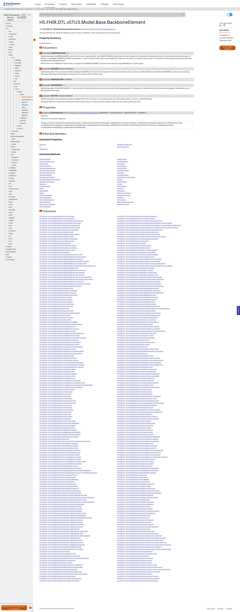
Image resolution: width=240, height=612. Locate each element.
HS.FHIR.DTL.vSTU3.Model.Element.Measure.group (133, 248)
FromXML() (120, 173)
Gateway (12, 181)
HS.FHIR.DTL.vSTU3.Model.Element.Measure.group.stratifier (136, 252)
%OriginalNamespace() (46, 200)
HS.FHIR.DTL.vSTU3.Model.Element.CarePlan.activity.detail (58, 290)
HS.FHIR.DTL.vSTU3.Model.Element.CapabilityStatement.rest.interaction (62, 270)
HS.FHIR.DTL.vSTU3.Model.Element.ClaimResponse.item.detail (59, 335)
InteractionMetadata (17, 136)
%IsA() (41, 188)
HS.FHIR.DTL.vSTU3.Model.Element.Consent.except (55, 398)
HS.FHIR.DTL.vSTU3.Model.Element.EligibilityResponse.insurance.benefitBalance (65, 470)
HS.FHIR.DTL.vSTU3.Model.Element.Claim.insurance (56, 306)
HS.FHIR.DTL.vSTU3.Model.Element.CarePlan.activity (56, 288)
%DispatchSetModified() (47, 177)
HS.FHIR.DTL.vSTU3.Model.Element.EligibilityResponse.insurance (60, 468)
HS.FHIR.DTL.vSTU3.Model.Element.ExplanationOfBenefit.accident (60, 509)
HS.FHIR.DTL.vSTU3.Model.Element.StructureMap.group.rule (136, 448)
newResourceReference (124, 144)
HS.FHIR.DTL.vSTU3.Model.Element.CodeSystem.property (57, 358)
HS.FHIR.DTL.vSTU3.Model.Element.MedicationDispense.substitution (139, 284)
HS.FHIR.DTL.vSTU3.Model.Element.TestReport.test (133, 500)
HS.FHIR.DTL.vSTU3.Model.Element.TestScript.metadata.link (136, 513)
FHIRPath (12, 173)
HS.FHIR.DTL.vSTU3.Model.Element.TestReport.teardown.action (137, 497)
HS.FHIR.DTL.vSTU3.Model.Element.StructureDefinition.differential (138, 437)
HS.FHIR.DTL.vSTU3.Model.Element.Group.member (55, 563)
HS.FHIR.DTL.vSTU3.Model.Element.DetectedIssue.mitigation (59, 437)
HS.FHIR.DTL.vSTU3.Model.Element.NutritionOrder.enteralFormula (138, 306)
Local (11, 204)
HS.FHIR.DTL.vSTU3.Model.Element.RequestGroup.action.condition (138, 410)
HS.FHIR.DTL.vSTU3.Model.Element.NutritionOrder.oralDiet (136, 311)
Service (13, 147)
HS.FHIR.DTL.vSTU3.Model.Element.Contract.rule (55, 414)
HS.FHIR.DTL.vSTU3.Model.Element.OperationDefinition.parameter (138, 329)
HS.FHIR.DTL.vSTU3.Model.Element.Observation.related (135, 324)
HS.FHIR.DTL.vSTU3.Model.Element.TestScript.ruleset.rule (135, 524)
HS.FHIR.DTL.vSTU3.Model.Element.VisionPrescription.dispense (137, 581)
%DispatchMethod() (45, 175)
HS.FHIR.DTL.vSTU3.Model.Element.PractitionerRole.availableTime (138, 374)
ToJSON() (120, 179)
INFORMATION (11, 252)
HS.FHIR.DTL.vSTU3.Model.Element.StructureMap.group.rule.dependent (140, 450)
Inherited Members (227, 38)
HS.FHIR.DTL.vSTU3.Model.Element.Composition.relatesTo (58, 374)
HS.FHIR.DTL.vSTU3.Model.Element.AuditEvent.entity (56, 236)
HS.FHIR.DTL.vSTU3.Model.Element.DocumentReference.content (60, 457)
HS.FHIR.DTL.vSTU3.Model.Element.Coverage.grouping (57, 428)
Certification (104, 4)
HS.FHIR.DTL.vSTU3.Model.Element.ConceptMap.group (57, 378)
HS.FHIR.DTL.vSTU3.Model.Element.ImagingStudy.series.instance (60, 578)
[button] (227, 48)
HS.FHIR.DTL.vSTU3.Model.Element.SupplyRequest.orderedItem (137, 470)
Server (14, 144)
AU (10, 31)
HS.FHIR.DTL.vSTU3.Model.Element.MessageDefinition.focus (136, 295)
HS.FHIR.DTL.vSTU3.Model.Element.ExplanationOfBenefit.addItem (60, 511)
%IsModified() (43, 191)
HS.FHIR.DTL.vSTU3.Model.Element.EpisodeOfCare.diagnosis (59, 488)
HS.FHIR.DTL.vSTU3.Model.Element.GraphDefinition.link (57, 554)
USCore (17, 76)
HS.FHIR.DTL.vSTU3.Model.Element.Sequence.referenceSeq (136, 423)
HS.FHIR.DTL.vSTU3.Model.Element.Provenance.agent (134, 389)
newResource (43, 149)
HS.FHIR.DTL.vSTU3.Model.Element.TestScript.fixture (134, 506)
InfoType (12, 197)
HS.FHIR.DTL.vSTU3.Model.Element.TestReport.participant (135, 484)
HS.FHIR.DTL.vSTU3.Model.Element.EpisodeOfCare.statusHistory (60, 491)
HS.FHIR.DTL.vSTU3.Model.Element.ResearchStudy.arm (135, 414)
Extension (25, 105)
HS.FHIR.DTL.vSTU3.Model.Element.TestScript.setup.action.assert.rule (139, 536)
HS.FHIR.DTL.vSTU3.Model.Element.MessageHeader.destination (137, 297)
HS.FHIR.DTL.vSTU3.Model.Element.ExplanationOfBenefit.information (61, 524)
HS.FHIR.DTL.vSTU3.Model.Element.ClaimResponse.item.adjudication (61, 333)
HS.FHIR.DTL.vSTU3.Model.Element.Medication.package (135, 270)
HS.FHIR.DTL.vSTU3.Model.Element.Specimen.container (135, 432)
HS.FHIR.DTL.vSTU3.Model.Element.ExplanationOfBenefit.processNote (62, 545)
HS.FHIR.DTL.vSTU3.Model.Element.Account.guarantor (57, 218)
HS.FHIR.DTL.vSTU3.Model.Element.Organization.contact (135, 335)
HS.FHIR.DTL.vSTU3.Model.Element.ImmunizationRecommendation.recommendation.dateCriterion (149, 225)
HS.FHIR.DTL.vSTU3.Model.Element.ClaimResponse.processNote (60, 342)
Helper (13, 134)
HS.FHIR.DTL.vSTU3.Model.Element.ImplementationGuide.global (138, 232)
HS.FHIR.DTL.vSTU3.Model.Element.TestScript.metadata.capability (138, 511)
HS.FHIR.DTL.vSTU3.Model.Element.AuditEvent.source (56, 241)
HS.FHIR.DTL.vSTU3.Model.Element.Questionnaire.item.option (137, 398)
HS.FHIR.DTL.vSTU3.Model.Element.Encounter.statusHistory (58, 486)
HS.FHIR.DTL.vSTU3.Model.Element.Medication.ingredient (135, 268)
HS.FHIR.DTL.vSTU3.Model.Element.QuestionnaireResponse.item (138, 401)
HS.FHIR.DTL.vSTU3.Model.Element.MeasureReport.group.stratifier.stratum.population (145, 266)
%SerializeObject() (45, 206)
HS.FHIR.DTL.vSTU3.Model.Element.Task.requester (133, 479)
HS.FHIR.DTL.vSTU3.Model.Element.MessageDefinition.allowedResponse (140, 293)
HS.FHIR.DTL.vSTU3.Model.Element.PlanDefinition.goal (135, 367)
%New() (41, 193)
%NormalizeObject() (45, 195)
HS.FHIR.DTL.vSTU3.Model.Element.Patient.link (132, 347)
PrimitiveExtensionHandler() (126, 177)
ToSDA (17, 73)
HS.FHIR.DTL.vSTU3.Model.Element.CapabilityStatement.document (60, 254)
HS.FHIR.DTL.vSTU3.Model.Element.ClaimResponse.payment (58, 340)
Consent (12, 44)
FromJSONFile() (122, 168)
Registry (12, 218)
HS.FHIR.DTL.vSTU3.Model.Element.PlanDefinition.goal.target (137, 369)
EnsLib (8, 23)
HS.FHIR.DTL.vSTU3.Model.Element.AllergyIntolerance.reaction (59, 227)
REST (13, 139)
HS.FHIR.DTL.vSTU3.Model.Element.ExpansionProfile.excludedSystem (61, 504)
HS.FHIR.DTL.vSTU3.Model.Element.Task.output (132, 477)
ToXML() (119, 184)
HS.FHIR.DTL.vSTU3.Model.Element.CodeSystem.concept (57, 349)
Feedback (238, 310)
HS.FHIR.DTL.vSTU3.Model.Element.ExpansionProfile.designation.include (62, 500)
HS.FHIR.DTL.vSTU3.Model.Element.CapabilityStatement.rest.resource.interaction (65, 277)
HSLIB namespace (40, 9)
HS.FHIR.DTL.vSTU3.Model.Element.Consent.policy (55, 405)
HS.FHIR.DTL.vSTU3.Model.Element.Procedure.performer (135, 380)
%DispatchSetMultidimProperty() (50, 179)
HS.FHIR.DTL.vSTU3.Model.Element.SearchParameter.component (138, 419)
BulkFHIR (12, 39)
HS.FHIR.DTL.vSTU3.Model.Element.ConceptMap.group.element (60, 380)
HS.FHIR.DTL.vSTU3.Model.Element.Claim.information (56, 304)
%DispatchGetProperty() (47, 173)
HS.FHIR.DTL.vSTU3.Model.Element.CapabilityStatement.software (60, 286)
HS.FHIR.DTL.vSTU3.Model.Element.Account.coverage (56, 216)
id (40, 147)
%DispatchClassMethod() (47, 168)
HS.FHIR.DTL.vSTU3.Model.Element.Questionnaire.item (135, 394)
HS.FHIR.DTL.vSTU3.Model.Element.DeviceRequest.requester (59, 446)
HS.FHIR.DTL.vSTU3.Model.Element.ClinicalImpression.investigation (61, 347)
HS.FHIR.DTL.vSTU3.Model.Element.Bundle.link (54, 252)
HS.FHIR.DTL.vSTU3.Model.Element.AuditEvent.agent (56, 232)
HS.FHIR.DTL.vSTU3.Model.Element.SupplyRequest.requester (136, 473)
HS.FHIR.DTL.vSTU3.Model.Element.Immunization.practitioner (137, 216)
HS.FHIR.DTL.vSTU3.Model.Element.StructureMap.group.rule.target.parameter (142, 457)
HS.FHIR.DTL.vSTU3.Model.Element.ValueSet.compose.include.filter (138, 572)
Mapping (18, 65)
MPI (10, 207)
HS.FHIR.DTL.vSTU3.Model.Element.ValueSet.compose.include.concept (139, 567)
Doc (10, 52)
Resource (25, 115)
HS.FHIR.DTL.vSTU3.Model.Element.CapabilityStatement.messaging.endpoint (64, 261)
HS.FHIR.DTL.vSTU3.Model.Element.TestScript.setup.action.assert (138, 533)
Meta (23, 107)
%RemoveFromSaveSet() (47, 204)
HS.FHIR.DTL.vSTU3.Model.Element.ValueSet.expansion (135, 574)
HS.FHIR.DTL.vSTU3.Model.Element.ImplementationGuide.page (137, 239)
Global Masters (91, 4)
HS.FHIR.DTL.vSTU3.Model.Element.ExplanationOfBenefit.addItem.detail (62, 513)
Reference (25, 113)
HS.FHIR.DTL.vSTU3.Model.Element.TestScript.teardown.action (137, 554)
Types (11, 233)
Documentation (50, 4)
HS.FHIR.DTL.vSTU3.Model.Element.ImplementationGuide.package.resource (141, 236)
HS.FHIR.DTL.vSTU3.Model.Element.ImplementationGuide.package (138, 234)
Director (10, 50)
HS (47, 9)
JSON (11, 202)
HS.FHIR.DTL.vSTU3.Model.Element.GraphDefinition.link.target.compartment (64, 558)
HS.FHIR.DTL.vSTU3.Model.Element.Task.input (132, 475)
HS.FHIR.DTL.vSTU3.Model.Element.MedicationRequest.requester (138, 288)
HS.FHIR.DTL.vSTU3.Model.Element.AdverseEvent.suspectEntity (59, 225)
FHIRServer (12, 176)
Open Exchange (76, 4)
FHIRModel (12, 170)
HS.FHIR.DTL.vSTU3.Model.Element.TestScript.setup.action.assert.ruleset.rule (141, 542)
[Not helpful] (224, 25)
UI (10, 236)
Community (63, 4)
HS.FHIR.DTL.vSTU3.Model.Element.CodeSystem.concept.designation (61, 351)
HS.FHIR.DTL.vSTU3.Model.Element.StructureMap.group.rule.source (139, 452)
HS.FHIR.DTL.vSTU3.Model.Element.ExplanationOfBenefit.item (59, 529)
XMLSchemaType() (123, 204)
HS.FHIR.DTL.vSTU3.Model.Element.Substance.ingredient (135, 464)
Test (10, 228)
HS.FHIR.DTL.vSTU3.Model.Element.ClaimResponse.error (57, 326)
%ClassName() (44, 164)
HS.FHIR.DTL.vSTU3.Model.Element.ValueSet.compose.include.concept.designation (143, 569)
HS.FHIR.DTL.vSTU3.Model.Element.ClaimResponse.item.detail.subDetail (62, 338)
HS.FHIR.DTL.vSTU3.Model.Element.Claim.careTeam (56, 299)
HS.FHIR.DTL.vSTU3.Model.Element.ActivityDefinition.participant (60, 223)
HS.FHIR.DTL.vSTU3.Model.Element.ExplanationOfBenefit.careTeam (61, 520)
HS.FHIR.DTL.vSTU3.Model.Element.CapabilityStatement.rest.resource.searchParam (66, 279)
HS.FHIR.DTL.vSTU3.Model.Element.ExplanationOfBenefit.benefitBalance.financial (65, 518)
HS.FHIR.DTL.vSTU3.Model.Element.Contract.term (55, 419)
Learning (38, 4)
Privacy (208, 608)
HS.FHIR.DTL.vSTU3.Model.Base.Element (101, 29)
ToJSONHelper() (122, 182)
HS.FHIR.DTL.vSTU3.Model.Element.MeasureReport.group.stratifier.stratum (141, 263)
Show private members (227, 48)
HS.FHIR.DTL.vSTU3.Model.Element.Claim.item (54, 308)
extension (42, 144)
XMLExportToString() (123, 195)
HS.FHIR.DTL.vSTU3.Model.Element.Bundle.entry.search (57, 250)
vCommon (15, 160)
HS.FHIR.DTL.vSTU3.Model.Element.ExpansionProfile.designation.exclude (63, 495)
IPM (7, 254)
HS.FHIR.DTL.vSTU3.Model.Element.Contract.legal (55, 412)
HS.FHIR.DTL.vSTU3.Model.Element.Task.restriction (133, 482)
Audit (11, 36)
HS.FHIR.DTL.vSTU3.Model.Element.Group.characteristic (57, 560)
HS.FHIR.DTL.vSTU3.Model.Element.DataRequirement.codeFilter (60, 432)
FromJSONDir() (122, 166)
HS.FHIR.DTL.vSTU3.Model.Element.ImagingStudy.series (57, 576)
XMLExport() (121, 191)
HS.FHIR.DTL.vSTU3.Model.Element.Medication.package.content (137, 275)
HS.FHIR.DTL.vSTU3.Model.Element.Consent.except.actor (57, 401)
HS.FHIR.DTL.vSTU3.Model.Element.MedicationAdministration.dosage (139, 277)
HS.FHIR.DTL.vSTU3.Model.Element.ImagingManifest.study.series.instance (63, 574)
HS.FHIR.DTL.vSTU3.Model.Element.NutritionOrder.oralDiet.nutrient (139, 313)
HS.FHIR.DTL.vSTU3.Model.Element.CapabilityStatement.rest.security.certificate (64, 284)
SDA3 (16, 68)
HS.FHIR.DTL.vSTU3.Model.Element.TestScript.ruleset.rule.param (138, 527)
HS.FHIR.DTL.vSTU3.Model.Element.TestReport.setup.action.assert (138, 491)
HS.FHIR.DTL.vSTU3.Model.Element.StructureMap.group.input (137, 446)
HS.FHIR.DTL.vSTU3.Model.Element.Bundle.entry (55, 243)
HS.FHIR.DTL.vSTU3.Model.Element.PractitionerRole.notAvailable (138, 376)
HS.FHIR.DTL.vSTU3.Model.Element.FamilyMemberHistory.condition (61, 549)
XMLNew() (120, 197)
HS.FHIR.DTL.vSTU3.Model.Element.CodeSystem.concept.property (60, 353)
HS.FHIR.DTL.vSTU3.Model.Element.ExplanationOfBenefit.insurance (61, 527)
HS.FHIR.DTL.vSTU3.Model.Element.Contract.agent (55, 407)
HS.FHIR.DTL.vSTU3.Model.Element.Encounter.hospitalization (59, 479)
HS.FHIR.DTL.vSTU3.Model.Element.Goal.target (54, 551)
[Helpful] (220, 25)
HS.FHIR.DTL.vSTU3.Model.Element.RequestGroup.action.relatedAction (140, 412)
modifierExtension (45, 43)
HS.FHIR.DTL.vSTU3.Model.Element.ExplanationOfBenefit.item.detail (61, 533)
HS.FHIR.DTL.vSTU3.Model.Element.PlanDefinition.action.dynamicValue (140, 360)
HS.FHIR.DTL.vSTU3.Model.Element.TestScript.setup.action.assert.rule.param (141, 538)
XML (10, 244)
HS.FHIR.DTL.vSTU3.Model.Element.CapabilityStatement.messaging (61, 259)
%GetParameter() (44, 186)
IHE (10, 194)
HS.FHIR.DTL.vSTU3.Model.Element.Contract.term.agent (57, 421)
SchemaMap (10, 260)
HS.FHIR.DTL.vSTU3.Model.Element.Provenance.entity (134, 392)
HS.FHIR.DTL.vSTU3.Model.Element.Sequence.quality (134, 421)
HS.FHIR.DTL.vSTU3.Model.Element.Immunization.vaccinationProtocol (139, 221)
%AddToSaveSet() (45, 159)
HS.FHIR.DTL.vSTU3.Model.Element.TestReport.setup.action (136, 488)
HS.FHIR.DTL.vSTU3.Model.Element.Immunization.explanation (59, 581)
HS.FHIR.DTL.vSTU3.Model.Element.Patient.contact (133, 344)
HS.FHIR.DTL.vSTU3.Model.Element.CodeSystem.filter (56, 356)
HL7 (10, 186)
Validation (15, 157)
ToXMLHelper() (122, 186)
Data (10, 47)
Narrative (25, 110)
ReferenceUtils (15, 141)
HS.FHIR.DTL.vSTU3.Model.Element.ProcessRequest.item (135, 385)
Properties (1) (224, 35)
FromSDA (18, 63)
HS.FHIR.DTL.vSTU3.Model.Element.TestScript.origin (133, 515)
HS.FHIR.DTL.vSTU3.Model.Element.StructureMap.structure (136, 459)
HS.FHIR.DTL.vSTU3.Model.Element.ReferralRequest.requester (137, 405)
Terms (213, 608)
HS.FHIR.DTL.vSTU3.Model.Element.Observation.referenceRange (138, 322)
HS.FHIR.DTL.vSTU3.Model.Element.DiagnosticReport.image (58, 448)
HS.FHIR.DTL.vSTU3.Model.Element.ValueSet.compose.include (137, 565)
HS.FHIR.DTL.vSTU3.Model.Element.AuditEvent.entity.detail (58, 239)
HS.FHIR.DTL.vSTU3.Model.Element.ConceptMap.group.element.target (62, 383)
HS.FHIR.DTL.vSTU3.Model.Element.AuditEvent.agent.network (59, 234)
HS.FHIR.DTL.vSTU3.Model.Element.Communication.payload (58, 360)
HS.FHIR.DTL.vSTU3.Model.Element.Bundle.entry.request (57, 245)
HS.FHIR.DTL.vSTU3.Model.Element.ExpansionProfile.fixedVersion (60, 506)
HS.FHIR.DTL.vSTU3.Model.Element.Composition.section (57, 376)
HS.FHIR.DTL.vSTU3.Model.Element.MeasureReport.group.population (139, 259)
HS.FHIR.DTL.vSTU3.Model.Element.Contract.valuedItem (57, 425)
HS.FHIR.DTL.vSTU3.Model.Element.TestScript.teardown (135, 551)
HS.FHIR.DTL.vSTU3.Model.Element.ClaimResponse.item (57, 331)
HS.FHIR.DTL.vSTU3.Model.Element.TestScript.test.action (135, 558)
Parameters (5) (225, 32)
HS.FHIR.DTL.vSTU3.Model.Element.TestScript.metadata (135, 509)
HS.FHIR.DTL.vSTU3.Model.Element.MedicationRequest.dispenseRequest (140, 286)
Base (65, 9)
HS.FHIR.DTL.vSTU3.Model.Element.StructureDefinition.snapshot (138, 441)
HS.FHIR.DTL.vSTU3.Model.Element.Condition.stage (56, 392)
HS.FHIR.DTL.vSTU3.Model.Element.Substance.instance (134, 466)
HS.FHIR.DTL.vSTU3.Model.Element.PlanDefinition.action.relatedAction (140, 365)
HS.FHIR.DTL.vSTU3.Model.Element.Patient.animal (133, 340)
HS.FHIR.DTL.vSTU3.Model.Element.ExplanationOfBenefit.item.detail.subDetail (64, 536)
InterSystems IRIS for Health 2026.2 (14, 9)
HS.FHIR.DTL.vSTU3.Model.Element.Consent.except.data (57, 403)
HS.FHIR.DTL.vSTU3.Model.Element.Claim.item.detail (56, 311)
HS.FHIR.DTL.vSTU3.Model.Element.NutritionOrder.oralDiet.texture (138, 315)
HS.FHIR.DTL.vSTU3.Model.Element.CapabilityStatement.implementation (62, 257)
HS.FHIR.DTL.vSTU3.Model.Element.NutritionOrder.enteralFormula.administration (143, 308)
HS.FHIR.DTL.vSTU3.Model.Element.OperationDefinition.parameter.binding (141, 331)
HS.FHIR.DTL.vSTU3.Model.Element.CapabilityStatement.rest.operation (62, 272)
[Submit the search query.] (183, 14)
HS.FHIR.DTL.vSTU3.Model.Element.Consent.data (55, 396)
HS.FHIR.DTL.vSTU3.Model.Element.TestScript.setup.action (135, 531)
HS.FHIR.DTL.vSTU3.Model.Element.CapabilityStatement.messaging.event (63, 263)
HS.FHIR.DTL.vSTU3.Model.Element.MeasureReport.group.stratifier (138, 261)
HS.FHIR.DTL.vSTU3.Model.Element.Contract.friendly (56, 410)
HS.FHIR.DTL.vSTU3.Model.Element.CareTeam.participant (57, 293)
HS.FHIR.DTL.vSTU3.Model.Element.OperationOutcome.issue (136, 333)
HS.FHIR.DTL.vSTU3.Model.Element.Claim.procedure (56, 317)
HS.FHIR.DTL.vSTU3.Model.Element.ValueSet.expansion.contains (137, 576)
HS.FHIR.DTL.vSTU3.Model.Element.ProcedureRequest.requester (138, 383)
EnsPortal (9, 26)
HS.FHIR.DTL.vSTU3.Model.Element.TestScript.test (133, 556)
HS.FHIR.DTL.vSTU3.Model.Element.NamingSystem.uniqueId (136, 304)
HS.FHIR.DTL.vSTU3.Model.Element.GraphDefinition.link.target (59, 556)
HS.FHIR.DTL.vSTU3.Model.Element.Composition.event (57, 371)
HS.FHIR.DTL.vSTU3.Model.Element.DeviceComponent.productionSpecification (64, 441)
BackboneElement (72, 9)
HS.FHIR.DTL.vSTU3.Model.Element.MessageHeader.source (136, 302)
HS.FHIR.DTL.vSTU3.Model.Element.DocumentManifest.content (59, 452)
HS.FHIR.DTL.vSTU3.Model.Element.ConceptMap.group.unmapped (60, 387)
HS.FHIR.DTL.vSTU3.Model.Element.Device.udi (54, 439)
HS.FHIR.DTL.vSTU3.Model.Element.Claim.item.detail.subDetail (59, 313)
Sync (10, 225)
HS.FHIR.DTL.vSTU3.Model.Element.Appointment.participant (58, 230)
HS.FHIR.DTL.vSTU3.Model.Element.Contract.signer (55, 416)
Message (12, 210)
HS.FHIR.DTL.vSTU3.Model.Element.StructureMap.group (135, 443)
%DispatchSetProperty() (47, 182)
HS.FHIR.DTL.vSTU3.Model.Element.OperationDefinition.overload (138, 326)
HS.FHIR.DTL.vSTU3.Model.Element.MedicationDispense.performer (138, 281)
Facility (11, 178)
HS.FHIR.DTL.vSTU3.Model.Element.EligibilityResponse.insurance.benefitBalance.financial (68, 473)
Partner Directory (118, 4)
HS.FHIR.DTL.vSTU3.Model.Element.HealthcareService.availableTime (61, 565)
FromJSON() (121, 164)
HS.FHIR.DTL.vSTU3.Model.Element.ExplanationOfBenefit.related (60, 547)
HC (10, 183)
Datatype (23, 118)
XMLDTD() (120, 188)
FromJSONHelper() (123, 170)
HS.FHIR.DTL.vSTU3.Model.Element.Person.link (132, 353)
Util (16, 78)
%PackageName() (45, 202)
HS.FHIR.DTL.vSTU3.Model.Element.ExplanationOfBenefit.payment (60, 540)
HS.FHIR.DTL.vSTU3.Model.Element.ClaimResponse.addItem (58, 322)
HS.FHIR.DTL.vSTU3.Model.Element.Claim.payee (54, 315)
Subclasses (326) (225, 40)
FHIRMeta (12, 168)
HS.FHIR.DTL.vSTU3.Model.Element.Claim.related (55, 320)
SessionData (16, 149)
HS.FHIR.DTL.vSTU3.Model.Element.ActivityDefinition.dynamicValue (61, 221)
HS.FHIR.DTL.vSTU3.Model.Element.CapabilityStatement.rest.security (61, 281)
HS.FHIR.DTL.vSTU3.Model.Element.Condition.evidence (57, 389)
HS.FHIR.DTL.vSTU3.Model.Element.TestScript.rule (133, 518)
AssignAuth (13, 34)
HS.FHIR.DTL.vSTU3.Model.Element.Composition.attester (57, 369)
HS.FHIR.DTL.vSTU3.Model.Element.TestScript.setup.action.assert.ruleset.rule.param (144, 545)
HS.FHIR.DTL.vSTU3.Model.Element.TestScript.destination (135, 504)
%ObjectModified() (45, 197)
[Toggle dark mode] (229, 14)
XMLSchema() (121, 200)
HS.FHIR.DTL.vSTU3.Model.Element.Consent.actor (55, 394)
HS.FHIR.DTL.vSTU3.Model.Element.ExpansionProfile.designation (60, 493)
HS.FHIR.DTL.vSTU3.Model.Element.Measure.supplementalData (137, 254)
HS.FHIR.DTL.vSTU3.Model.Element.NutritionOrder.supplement (137, 317)
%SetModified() (122, 159)
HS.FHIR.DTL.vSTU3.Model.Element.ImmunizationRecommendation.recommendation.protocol (147, 227)
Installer (9, 257)
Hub (10, 191)
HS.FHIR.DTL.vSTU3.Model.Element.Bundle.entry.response (58, 248)
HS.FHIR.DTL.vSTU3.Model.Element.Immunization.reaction (136, 218)
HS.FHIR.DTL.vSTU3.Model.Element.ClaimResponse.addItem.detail (60, 324)
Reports (11, 220)
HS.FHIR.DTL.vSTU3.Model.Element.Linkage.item (132, 241)
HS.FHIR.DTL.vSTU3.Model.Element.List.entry (131, 243)
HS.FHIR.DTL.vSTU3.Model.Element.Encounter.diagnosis (57, 477)
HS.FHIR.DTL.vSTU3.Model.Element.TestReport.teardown (135, 495)
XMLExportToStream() (124, 193)
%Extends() (42, 184)
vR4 (16, 86)
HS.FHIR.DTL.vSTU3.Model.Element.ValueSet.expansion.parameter (138, 578)
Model (61, 9)
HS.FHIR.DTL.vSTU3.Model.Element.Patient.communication (136, 342)
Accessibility (229, 608)
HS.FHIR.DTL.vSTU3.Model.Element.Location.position (134, 245)
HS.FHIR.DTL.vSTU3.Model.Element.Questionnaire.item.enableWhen (139, 396)
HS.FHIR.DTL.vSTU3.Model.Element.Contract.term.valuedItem (59, 423)
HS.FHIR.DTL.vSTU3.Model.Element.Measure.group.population (137, 250)
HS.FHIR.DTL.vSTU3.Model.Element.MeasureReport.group (135, 257)
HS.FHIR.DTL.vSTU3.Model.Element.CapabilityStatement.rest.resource (61, 275)
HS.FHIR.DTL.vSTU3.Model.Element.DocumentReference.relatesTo (60, 464)
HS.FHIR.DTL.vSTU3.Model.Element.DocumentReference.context (60, 459)
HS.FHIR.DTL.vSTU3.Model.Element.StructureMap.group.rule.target (138, 455)
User (10, 239)
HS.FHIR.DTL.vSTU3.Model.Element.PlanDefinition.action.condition (138, 358)
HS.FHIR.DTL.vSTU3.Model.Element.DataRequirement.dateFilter (59, 434)
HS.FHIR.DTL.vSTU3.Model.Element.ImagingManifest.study (58, 569)
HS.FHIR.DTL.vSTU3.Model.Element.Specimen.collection (135, 430)
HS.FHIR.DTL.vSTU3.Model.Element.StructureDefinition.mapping (138, 439)
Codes (11, 42)
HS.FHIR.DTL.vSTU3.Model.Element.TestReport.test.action (135, 502)
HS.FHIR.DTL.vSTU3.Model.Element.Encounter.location (56, 482)
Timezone (12, 231)
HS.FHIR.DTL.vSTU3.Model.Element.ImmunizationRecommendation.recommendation (144, 223)
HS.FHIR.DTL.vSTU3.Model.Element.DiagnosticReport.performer (60, 450)
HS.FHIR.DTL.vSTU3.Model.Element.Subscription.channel (135, 461)
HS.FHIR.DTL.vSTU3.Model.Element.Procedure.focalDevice (136, 378)
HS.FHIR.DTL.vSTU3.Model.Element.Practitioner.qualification (136, 371)
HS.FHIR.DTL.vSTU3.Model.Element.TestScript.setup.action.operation (139, 547)
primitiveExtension (123, 147)
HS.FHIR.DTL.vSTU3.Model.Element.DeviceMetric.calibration (58, 443)
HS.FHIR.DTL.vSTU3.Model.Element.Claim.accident (55, 297)
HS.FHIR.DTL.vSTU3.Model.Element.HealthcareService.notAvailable (60, 567)
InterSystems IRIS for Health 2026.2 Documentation (14, 608)
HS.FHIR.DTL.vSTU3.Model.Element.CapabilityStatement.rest (58, 268)
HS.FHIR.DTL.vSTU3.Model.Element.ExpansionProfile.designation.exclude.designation (67, 497)
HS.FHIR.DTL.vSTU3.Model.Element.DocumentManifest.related (59, 455)
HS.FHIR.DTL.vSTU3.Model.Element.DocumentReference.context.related (62, 461)
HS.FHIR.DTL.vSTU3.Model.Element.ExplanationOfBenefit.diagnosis (61, 522)
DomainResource (27, 99)
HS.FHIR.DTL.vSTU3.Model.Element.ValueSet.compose (134, 563)
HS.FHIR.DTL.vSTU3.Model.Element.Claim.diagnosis (56, 302)
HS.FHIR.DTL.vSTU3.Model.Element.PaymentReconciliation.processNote (140, 351)
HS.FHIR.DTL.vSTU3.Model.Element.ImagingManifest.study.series (60, 572)
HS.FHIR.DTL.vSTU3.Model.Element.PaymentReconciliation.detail (138, 349)
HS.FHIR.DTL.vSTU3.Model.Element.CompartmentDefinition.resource (61, 367)
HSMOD (9, 246)
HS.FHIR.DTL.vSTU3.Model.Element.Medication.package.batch (137, 272)
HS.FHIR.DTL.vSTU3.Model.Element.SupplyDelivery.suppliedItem (138, 468)
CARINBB (18, 60)
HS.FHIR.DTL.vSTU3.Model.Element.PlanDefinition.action (135, 356)
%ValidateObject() (122, 161)
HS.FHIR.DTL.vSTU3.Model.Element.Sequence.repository (135, 425)
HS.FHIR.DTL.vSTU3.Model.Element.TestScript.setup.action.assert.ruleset (140, 540)
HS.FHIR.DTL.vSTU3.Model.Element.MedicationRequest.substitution (139, 290)
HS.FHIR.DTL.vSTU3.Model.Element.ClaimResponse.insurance (59, 329)
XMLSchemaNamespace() (125, 202)
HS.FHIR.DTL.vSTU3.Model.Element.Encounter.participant (57, 484)
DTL (53, 9)
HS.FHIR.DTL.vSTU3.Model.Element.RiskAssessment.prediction (137, 416)
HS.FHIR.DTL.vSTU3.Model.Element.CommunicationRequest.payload (61, 362)
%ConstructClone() (45, 166)
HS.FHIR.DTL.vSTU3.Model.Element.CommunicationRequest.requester (61, 365)
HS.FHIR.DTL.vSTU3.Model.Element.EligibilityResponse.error (58, 466)
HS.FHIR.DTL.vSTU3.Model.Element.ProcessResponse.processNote (138, 387)
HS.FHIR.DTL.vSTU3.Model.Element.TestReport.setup (134, 486)
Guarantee (220, 608)
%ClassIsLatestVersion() (47, 161)
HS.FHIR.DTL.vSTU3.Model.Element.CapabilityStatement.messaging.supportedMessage (67, 266)
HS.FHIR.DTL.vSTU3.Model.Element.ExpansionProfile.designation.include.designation (66, 502)
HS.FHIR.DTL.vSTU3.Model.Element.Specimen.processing (135, 434)
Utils (14, 81)
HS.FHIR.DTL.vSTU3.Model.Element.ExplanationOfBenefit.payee (60, 538)
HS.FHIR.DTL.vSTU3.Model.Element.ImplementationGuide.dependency (140, 230)
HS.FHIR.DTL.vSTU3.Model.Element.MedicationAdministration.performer (140, 279)
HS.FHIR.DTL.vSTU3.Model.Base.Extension (84, 113)
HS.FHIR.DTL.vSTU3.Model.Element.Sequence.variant (134, 428)
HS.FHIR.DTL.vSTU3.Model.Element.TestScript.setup (133, 529)
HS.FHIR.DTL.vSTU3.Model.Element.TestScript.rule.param (135, 520)
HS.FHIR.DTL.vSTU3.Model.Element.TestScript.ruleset (134, 522)
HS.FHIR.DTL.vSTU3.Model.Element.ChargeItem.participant (58, 295)
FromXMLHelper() (123, 175)
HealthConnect (14, 189)
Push (10, 212)
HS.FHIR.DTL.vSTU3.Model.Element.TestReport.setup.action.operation (139, 493)
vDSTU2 (17, 84)
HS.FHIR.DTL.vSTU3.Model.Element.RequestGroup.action (135, 407)
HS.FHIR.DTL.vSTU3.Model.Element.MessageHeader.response (137, 299)
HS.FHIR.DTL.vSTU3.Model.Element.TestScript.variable (134, 560)
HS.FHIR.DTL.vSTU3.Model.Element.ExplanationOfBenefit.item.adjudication (63, 531)
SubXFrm (18, 71)
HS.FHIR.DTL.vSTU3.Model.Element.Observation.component (136, 320)
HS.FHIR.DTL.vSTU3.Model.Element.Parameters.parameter (136, 338)
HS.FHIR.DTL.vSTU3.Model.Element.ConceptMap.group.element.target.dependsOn (66, 385)
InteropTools (13, 199)
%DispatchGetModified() (47, 170)
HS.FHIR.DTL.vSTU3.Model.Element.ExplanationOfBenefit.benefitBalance (62, 515)
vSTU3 (57, 9)
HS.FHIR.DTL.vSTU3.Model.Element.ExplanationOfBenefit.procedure (61, 542)
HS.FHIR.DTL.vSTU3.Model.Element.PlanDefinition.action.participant (139, 362)
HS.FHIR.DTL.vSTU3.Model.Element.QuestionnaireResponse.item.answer (140, 403)
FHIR (50, 9)
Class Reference (29, 9)
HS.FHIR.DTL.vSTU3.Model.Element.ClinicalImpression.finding (59, 344)
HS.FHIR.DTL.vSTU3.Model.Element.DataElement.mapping (58, 430)
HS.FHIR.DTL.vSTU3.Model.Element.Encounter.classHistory (58, 475)
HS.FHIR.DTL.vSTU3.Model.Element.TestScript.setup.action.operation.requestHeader (144, 549)
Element (24, 102)
